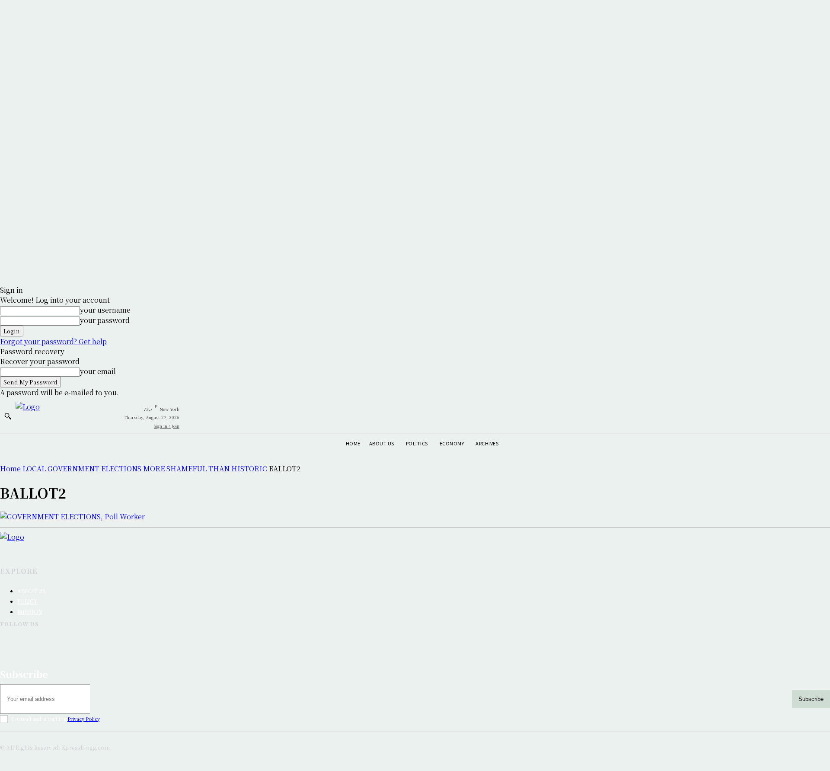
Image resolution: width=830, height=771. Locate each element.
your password (105, 320)
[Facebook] (7, 645)
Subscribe (811, 699)
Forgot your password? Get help (53, 341)
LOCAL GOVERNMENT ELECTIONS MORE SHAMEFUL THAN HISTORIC (144, 468)
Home (10, 468)
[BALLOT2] (72, 516)
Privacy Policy (83, 718)
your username (105, 310)
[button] (8, 416)
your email (98, 371)
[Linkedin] (29, 645)
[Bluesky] (52, 645)
